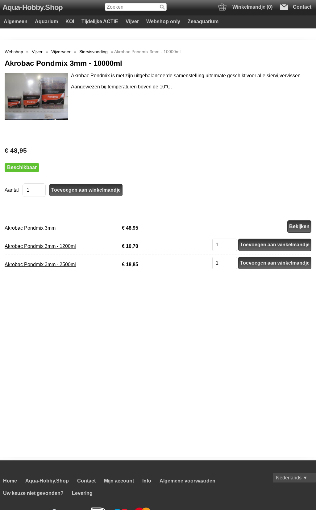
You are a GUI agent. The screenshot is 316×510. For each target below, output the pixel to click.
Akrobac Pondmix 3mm (30, 228)
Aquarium (46, 21)
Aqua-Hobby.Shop (32, 7)
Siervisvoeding (93, 51)
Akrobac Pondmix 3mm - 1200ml (40, 246)
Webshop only (163, 21)
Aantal (12, 190)
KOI (69, 21)
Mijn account (119, 480)
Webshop (14, 51)
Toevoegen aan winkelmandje (275, 244)
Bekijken (299, 226)
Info (146, 480)
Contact (86, 480)
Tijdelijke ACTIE (99, 21)
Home (10, 480)
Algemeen (15, 21)
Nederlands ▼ (292, 477)
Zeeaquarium (203, 21)
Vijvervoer (61, 51)
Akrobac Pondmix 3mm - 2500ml (40, 264)
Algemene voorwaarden (187, 480)
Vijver (132, 21)
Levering (82, 493)
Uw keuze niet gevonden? (33, 493)
